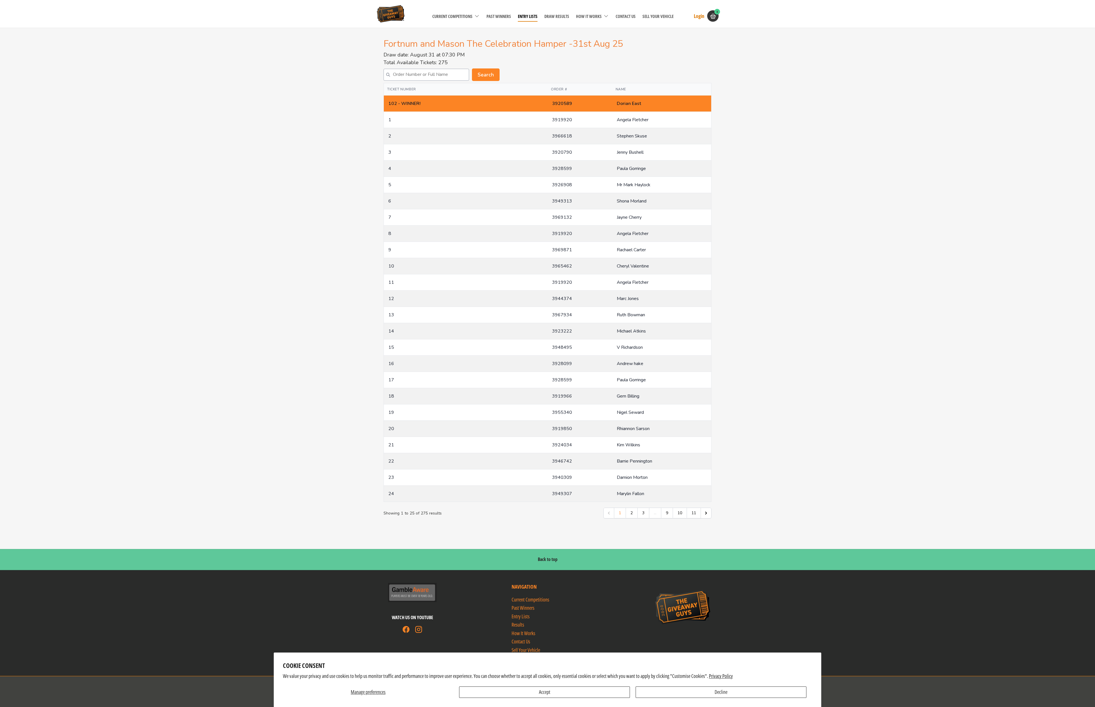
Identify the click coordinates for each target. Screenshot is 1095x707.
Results (518, 624)
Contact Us (626, 16)
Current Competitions (452, 16)
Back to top (547, 559)
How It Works (589, 16)
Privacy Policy (721, 675)
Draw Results (556, 16)
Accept (544, 691)
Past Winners (498, 16)
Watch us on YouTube (412, 617)
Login (699, 15)
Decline (721, 691)
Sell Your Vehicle (658, 16)
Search (486, 74)
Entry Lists (528, 16)
